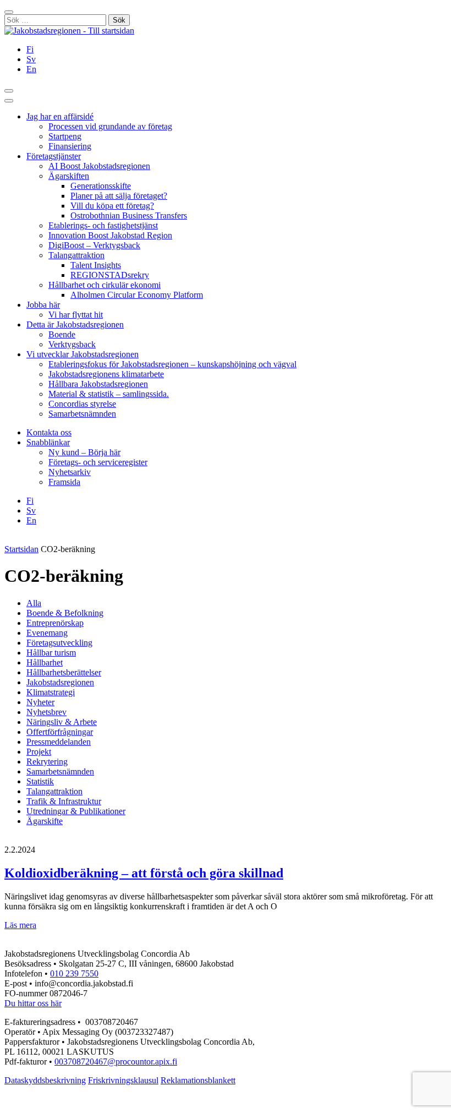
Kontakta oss (49, 432)
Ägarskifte (44, 821)
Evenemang (47, 632)
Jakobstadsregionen (60, 682)
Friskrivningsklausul (123, 1080)
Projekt (38, 751)
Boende (61, 334)
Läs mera (20, 925)
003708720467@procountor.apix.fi (115, 1061)
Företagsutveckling (59, 642)
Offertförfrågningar (59, 731)
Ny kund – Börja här (84, 452)
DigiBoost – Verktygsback (94, 245)
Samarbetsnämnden (82, 413)
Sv (31, 59)
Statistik (40, 781)
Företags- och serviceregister (97, 462)
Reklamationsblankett (198, 1080)
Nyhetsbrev (46, 712)
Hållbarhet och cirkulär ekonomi (104, 285)
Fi (30, 49)
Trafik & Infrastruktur (63, 801)
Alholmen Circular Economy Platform (136, 294)
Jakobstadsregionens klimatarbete (106, 374)
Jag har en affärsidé (60, 116)
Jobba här (43, 304)
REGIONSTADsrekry (109, 275)
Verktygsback (72, 344)
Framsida (64, 482)
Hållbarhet (44, 662)
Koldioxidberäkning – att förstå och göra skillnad (143, 873)
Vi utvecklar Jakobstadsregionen (82, 354)
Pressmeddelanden (58, 741)
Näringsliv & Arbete (61, 722)
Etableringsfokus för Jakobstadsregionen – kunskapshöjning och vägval (172, 364)
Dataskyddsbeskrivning (45, 1080)
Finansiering (69, 146)
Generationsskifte (100, 185)
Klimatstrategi (50, 692)
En (31, 69)
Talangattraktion (76, 255)
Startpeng (64, 136)
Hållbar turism (51, 652)
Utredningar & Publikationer (75, 811)
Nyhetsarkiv (69, 472)
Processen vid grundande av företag (110, 126)
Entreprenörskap (55, 623)
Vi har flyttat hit (75, 314)
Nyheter (40, 702)
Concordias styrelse (82, 403)
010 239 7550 (74, 973)
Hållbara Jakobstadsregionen (98, 384)
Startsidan (21, 549)
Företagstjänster (53, 156)
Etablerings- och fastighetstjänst (103, 225)
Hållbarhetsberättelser (63, 672)
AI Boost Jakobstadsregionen (99, 166)
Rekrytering (47, 761)
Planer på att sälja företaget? (118, 195)
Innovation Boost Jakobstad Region (110, 235)
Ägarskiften (68, 176)
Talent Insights (95, 265)
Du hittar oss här (33, 1003)
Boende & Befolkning (64, 613)
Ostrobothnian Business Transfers (128, 215)
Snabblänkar (48, 442)
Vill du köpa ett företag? (112, 205)
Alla (33, 603)
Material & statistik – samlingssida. (108, 394)
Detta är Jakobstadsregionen (75, 324)
